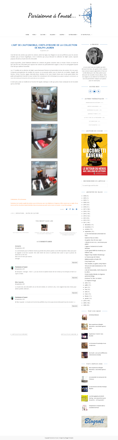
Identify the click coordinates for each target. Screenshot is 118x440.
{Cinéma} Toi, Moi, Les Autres (93, 278)
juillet (86, 285)
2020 (84, 202)
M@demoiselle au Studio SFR (93, 259)
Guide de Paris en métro (91, 238)
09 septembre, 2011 (20, 299)
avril (86, 291)
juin (86, 287)
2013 (84, 218)
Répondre (74, 262)
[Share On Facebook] (70, 209)
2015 (84, 213)
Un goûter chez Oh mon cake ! (93, 240)
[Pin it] (76, 209)
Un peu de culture (32, 213)
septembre (88, 231)
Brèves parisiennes (93, 106)
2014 (84, 216)
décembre (88, 225)
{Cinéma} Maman (94, 315)
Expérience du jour (93, 110)
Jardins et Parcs (93, 113)
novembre (88, 227)
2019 (84, 204)
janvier (87, 298)
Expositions (20, 213)
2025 (84, 198)
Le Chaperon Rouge (90, 280)
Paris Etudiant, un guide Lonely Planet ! (95, 263)
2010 (84, 300)
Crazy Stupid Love (90, 261)
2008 (84, 305)
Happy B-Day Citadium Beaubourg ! (95, 255)
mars (86, 294)
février (87, 296)
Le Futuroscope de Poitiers (92, 257)
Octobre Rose (93, 121)
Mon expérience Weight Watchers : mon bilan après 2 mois (97, 326)
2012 (84, 220)
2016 (84, 211)
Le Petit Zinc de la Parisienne (93, 117)
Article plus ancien (69, 334)
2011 (84, 222)
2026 (84, 196)
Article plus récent (20, 334)
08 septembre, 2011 (20, 248)
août (86, 283)
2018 (84, 207)
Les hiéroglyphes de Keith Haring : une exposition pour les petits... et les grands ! (97, 398)
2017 (84, 209)
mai (86, 289)
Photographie (93, 125)
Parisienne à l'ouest (21, 267)
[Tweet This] (66, 209)
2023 (84, 200)
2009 (84, 303)
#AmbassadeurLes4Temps (93, 102)
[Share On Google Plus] (73, 209)
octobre (87, 229)
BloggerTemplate (69, 438)
